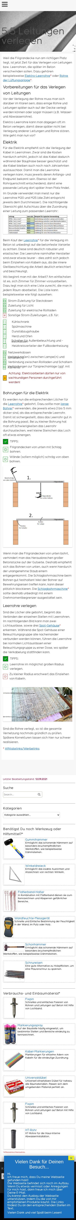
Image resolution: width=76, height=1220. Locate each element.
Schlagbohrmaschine (53, 589)
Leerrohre (31, 240)
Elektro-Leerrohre (37, 76)
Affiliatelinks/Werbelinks (22, 748)
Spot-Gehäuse (49, 625)
